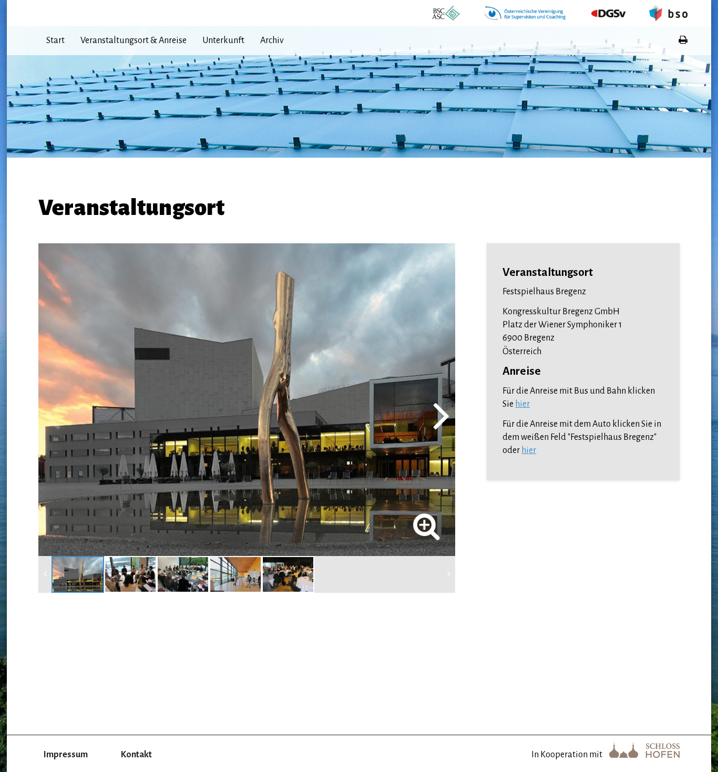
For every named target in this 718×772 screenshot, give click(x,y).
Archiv (272, 40)
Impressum (66, 754)
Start (55, 40)
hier (522, 404)
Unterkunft (223, 40)
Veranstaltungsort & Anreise (133, 40)
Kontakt (136, 754)
